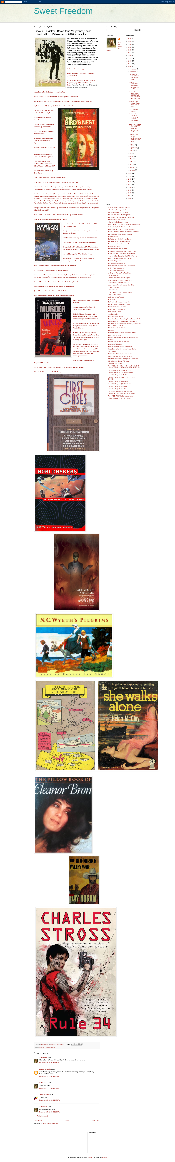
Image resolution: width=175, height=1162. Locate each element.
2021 (130, 53)
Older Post (95, 1120)
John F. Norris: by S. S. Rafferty (50, 291)
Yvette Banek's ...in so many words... (120, 398)
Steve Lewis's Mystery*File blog (118, 361)
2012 (130, 182)
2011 (130, 184)
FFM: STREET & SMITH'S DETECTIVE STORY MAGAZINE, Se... (134, 118)
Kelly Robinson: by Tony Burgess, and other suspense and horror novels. (86, 316)
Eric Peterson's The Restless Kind (119, 241)
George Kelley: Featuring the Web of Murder (122, 256)
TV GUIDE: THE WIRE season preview (120, 396)
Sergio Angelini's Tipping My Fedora (120, 354)
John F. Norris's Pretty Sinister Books (120, 292)
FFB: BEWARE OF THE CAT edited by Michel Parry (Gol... (135, 128)
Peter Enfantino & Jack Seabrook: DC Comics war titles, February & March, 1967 (44, 163)
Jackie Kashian (113, 275)
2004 (130, 198)
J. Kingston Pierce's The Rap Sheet (119, 273)
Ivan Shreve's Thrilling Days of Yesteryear (121, 265)
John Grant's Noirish (114, 295)
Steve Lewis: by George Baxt (54, 274)
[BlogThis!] (74, 1044)
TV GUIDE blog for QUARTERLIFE (119, 384)
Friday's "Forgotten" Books (47, 1047)
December (133, 69)
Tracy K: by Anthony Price (79, 242)
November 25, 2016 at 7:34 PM (49, 1088)
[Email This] (72, 1044)
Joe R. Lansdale (113, 287)
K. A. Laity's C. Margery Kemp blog (119, 302)
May (131, 159)
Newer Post (38, 1120)
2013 (130, 179)
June (131, 156)
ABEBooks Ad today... (133, 110)
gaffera (91, 1157)
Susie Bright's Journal (115, 363)
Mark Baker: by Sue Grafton (49, 92)
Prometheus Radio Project (116, 328)
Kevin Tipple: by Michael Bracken (59, 367)
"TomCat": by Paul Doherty (47, 372)
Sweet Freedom (63, 11)
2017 (130, 64)
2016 (130, 66)
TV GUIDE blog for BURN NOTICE (119, 370)
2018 (130, 61)
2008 (130, 193)
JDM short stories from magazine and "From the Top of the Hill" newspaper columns (86, 352)
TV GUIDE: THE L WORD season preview (121, 393)
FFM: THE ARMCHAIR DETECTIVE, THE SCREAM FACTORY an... (135, 95)
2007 (130, 196)
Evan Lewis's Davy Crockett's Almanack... (121, 244)
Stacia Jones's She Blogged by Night (120, 356)
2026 (130, 39)
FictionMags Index (114, 246)
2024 (130, 44)
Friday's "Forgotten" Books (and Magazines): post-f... (134, 85)
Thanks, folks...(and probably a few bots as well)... (134, 104)
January (132, 170)
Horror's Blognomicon (115, 261)
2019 (130, 58)
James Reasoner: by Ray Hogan (84, 308)
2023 (130, 47)
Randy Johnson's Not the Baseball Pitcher (121, 333)
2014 (130, 176)
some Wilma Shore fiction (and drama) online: (134, 76)
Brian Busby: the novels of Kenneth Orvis (42, 118)
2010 (130, 187)
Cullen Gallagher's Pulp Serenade (119, 227)
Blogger (104, 1157)
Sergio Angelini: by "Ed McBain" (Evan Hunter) (81, 74)
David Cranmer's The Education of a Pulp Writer (123, 232)
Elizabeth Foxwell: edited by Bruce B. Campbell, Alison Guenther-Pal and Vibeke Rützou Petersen (63, 188)
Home (67, 1120)
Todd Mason (43, 1057)
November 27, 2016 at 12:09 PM (49, 1112)
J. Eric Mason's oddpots (116, 268)
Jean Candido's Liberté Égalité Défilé (120, 280)
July (131, 153)
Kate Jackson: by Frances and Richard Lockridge (80, 232)
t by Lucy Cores (49, 277)
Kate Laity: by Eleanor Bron (55, 265)
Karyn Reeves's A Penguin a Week (119, 304)
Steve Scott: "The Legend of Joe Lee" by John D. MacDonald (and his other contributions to (85, 346)
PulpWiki (111, 330)
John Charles (112, 290)
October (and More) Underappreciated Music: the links (135, 138)
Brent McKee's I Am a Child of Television (121, 217)
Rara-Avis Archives (114, 335)
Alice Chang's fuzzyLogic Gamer (118, 210)
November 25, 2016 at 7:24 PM (49, 1076)
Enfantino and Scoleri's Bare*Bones (119, 239)
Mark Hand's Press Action (116, 309)
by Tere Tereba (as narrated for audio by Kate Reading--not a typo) (86, 337)
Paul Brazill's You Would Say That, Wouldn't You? (124, 319)
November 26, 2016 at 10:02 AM (49, 1100)
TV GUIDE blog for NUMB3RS (118, 381)
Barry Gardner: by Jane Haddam (51, 207)
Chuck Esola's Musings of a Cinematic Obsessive (124, 224)
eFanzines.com (113, 237)
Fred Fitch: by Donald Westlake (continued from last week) (56, 182)
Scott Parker (112, 351)
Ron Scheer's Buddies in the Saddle (120, 346)
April (131, 161)
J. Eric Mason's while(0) (116, 270)
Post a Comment (42, 1116)
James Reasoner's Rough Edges (119, 278)
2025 (130, 41)
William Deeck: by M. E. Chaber (44, 148)
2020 (130, 55)
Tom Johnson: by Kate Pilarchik (80, 237)
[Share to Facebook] (79, 1044)
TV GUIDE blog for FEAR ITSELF (119, 375)
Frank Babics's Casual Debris (117, 249)
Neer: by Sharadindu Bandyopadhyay (54, 286)
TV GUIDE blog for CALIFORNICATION (120, 372)
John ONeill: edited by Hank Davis (54, 295)
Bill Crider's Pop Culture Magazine (119, 215)
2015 (130, 173)
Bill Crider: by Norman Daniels (44, 132)
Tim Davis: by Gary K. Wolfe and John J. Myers (43, 140)
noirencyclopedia (45, 1069)
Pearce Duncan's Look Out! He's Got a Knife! (122, 321)
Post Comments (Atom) (50, 1123)
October (132, 145)
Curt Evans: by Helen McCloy (49, 177)
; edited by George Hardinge (75, 277)
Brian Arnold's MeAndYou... (117, 220)
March (132, 164)
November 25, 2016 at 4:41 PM (49, 1063)
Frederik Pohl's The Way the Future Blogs (121, 253)
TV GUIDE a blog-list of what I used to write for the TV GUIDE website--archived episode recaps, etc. (124, 366)
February (133, 167)
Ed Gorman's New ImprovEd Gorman (120, 234)
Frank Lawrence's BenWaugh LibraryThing (122, 251)
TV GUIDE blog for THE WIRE (118, 389)
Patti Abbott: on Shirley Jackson (78, 69)
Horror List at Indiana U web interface (120, 258)
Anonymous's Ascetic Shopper (118, 212)
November (133, 72)
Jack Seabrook (44, 1095)
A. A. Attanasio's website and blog (119, 207)
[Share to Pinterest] (81, 1044)
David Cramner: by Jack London (44, 125)
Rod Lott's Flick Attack (115, 344)
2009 (130, 190)
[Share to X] (77, 1044)
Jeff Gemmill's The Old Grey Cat (118, 282)
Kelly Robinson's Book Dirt (116, 307)
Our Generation (113, 314)
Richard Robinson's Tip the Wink (118, 342)
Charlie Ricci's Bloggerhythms (118, 222)
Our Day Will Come (114, 312)
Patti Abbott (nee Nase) (115, 316)
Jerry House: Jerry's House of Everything (121, 285)
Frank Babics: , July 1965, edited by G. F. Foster (81, 82)
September (133, 148)
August (132, 150)
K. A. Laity (111, 299)
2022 (130, 50)
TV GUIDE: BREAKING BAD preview (120, 391)
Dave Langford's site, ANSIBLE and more (121, 229)
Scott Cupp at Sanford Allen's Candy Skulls (122, 349)
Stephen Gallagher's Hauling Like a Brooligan (123, 359)
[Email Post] (68, 1044)
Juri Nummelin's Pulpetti (116, 297)
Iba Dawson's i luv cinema (116, 263)
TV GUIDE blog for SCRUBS (117, 386)
